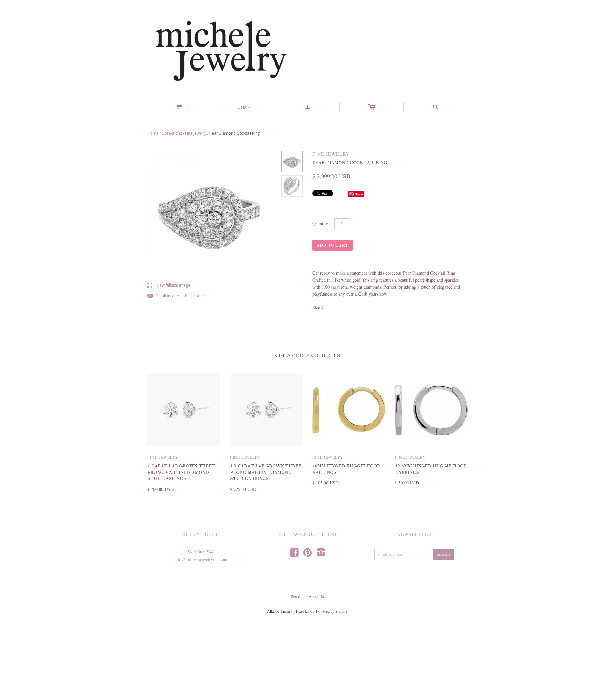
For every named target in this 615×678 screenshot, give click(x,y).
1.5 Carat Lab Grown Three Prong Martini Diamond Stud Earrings (266, 472)
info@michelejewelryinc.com (200, 559)
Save (359, 194)
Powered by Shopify (331, 611)
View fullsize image (168, 285)
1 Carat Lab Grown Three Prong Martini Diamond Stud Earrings (181, 472)
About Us (316, 596)
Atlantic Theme (278, 611)
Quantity (320, 223)
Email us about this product (176, 296)
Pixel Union (305, 611)
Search (296, 596)
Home (153, 133)
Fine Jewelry (195, 133)
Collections (172, 133)
